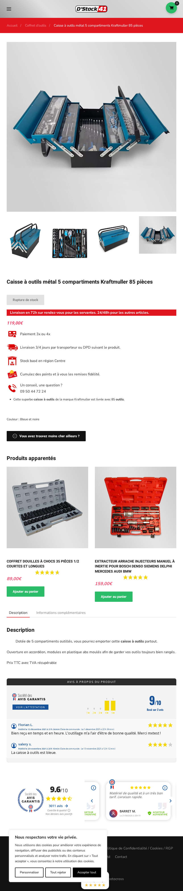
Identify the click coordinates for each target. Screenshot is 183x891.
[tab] (16, 613)
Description (18, 612)
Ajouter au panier (25, 591)
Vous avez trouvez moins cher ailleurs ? (49, 436)
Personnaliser (29, 872)
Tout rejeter (58, 872)
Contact (121, 856)
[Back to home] (91, 9)
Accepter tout (86, 872)
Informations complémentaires (61, 612)
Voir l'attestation (30, 707)
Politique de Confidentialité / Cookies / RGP (138, 848)
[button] (9, 9)
